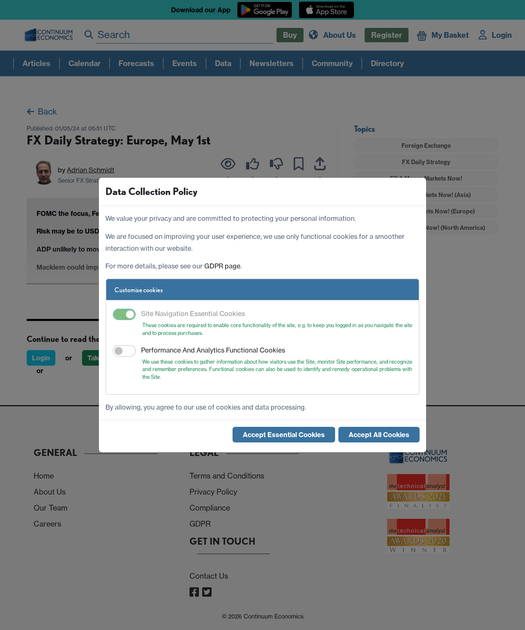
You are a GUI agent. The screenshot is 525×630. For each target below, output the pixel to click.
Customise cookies (138, 290)
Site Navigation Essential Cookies (193, 313)
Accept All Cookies (379, 435)
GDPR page (222, 266)
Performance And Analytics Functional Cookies (213, 350)
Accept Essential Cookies (284, 435)
